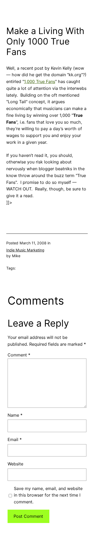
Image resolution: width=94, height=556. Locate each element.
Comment (19, 354)
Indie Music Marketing (25, 250)
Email (15, 439)
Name (15, 415)
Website (15, 463)
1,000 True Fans (39, 81)
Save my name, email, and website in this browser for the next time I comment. (48, 495)
